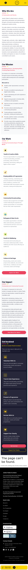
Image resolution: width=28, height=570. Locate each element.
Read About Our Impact (14, 332)
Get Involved (14, 446)
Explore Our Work (14, 272)
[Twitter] (8, 550)
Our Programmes (7, 508)
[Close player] (17, 567)
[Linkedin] (13, 550)
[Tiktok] (11, 550)
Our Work (5, 505)
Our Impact (5, 510)
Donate (5, 516)
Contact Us (5, 518)
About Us (5, 503)
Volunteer (5, 513)
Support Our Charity (14, 450)
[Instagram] (6, 550)
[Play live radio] (14, 567)
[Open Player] (17, 3)
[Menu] (25, 2)
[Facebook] (3, 550)
